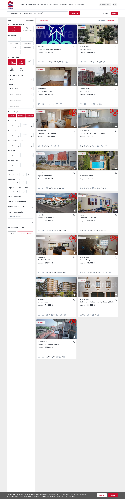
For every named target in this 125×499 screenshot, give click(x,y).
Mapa (106, 13)
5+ (29, 174)
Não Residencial (27, 30)
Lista (115, 13)
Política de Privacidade (68, 496)
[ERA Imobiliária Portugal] (10, 5)
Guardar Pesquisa (26, 233)
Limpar (12, 233)
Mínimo (11, 124)
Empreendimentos (27, 39)
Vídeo (14, 47)
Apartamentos (12, 63)
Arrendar (20, 115)
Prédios (12, 70)
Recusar (102, 495)
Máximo (25, 124)
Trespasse (29, 115)
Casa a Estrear (14, 43)
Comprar (12, 115)
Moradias (20, 63)
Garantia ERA (14, 39)
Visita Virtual (27, 43)
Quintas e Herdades (29, 63)
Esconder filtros (43, 20)
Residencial (14, 30)
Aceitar (113, 495)
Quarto (21, 70)
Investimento (14, 52)
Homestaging (27, 47)
